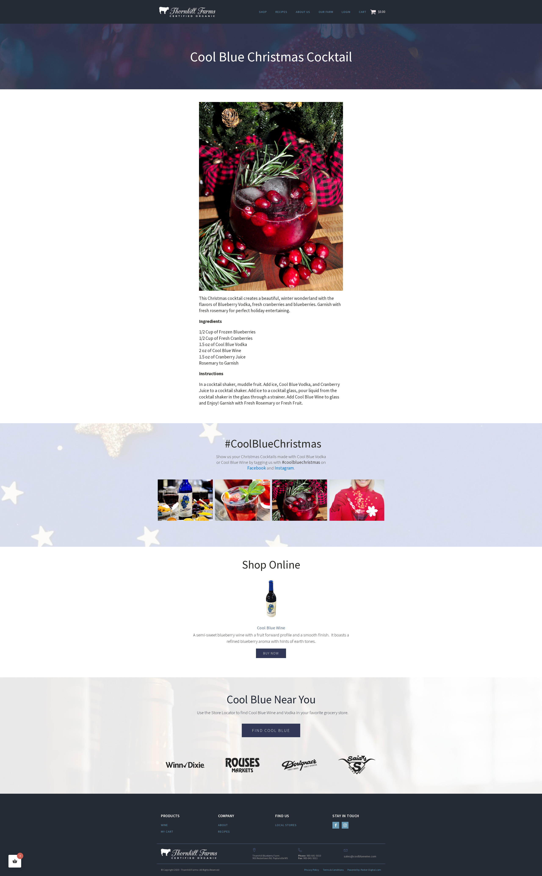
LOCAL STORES (286, 825)
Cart (362, 12)
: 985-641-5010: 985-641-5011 (309, 856)
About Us (303, 12)
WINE (164, 825)
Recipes (281, 12)
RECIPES (224, 831)
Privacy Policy (311, 869)
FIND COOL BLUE (271, 730)
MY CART (167, 831)
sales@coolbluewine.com (360, 856)
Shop (263, 12)
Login (346, 12)
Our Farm (326, 12)
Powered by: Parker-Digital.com (364, 869)
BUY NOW (271, 653)
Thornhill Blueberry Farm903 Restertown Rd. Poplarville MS (270, 856)
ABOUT (223, 825)
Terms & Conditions (333, 869)
